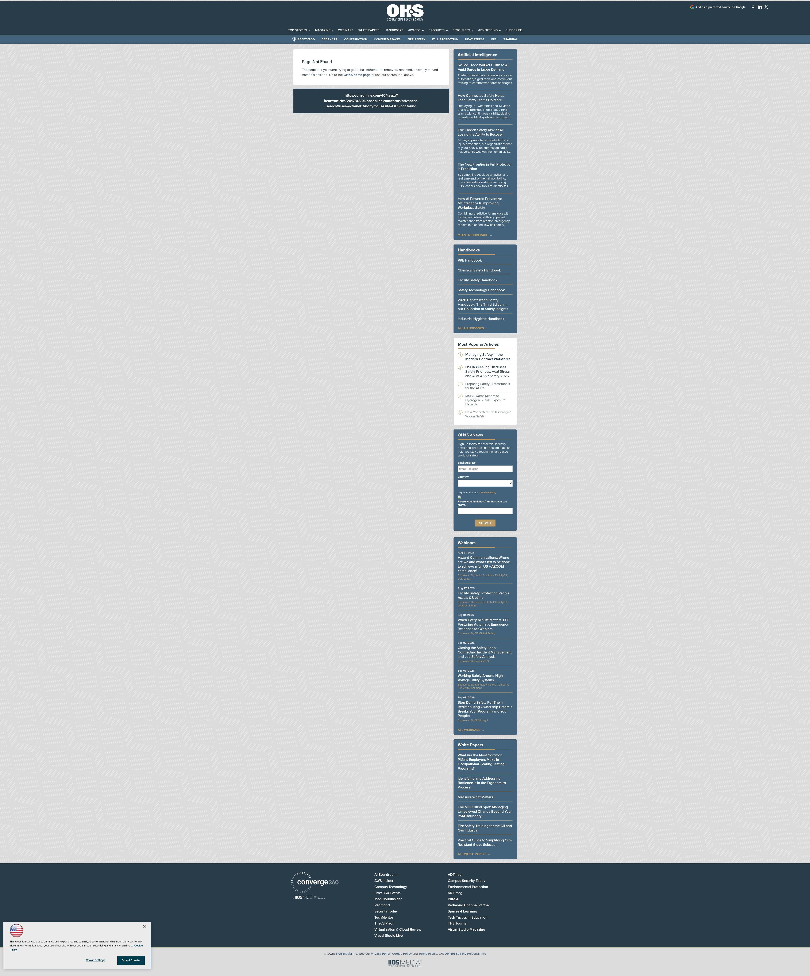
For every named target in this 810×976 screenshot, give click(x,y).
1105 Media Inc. (347, 954)
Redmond (382, 905)
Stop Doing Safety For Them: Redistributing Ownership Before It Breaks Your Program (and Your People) (485, 709)
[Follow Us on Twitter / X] (766, 7)
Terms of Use (428, 954)
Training (510, 39)
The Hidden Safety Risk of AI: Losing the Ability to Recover (481, 132)
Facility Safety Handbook (477, 280)
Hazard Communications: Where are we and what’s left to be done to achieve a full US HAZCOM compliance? (484, 564)
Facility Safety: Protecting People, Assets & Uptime (484, 595)
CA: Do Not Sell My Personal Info (462, 954)
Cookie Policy (402, 954)
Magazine (322, 30)
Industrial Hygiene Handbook (481, 319)
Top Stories (297, 30)
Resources (461, 30)
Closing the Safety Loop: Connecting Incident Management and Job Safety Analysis (485, 652)
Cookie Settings (95, 960)
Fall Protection (445, 39)
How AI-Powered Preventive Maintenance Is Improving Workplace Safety (480, 203)
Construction (355, 39)
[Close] (144, 926)
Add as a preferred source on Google (720, 7)
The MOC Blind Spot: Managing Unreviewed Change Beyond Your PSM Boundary (485, 811)
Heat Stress (475, 39)
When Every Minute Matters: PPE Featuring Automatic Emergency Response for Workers (483, 624)
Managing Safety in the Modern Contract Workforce (487, 356)
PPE (494, 39)
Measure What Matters (475, 797)
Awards (414, 30)
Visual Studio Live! (389, 935)
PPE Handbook (470, 260)
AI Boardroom (385, 874)
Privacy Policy (488, 492)
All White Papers (472, 854)
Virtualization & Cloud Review (397, 929)
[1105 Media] (308, 897)
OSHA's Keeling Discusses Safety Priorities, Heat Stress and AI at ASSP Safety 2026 (487, 371)
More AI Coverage (473, 235)
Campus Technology (390, 887)
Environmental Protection (468, 887)
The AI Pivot (383, 923)
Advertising (488, 30)
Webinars (345, 30)
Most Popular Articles (478, 344)
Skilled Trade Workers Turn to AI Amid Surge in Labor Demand (483, 67)
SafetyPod (306, 39)
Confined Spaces (387, 39)
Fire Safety (416, 39)
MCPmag (455, 893)
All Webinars (469, 730)
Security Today (386, 911)
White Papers (368, 30)
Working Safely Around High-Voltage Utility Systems (481, 678)
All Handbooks (471, 328)
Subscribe (514, 30)
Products (437, 30)
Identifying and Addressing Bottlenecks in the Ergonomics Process (482, 783)
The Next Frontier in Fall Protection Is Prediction (485, 166)
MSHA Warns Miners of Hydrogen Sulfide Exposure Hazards (485, 400)
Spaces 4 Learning (462, 911)
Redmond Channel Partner (469, 905)
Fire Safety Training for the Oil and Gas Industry (485, 828)
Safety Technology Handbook (481, 290)
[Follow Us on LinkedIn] (760, 6)
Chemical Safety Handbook (479, 270)
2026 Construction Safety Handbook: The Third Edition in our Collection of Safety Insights (483, 304)
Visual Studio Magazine (466, 929)
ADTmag (455, 874)
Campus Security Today (466, 881)
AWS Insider (383, 881)
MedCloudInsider (388, 899)
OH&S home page (357, 75)
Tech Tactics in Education (467, 917)
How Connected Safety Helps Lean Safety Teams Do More (481, 97)
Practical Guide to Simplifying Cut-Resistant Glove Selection (485, 842)
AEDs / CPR (330, 39)
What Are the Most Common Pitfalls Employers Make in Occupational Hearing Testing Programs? (481, 762)
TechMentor (383, 917)
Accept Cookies (131, 960)
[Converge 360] (315, 883)
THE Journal (457, 923)
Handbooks (394, 30)
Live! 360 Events (387, 893)
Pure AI (453, 899)
